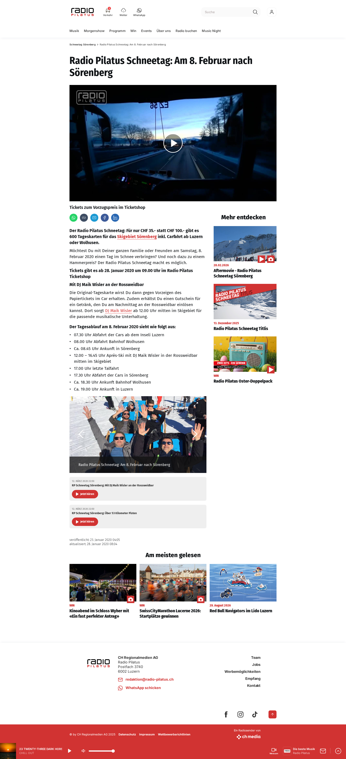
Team (256, 657)
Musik (74, 31)
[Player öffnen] (338, 751)
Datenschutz (127, 734)
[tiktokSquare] (255, 714)
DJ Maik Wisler (118, 310)
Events (146, 31)
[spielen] (69, 751)
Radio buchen (186, 31)
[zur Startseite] (82, 12)
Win (133, 31)
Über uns (164, 31)
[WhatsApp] (73, 218)
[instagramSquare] (240, 714)
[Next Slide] (195, 434)
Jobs (256, 664)
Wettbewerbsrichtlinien (174, 734)
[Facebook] (105, 218)
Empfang (253, 678)
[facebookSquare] (226, 714)
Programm (117, 31)
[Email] (94, 218)
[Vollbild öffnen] (196, 404)
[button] (139, 12)
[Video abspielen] (173, 143)
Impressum (147, 734)
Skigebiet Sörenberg (137, 236)
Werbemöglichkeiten (242, 671)
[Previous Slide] (80, 434)
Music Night (211, 31)
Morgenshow (94, 31)
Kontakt (254, 685)
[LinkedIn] (115, 218)
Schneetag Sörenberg (82, 44)
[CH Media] (247, 736)
